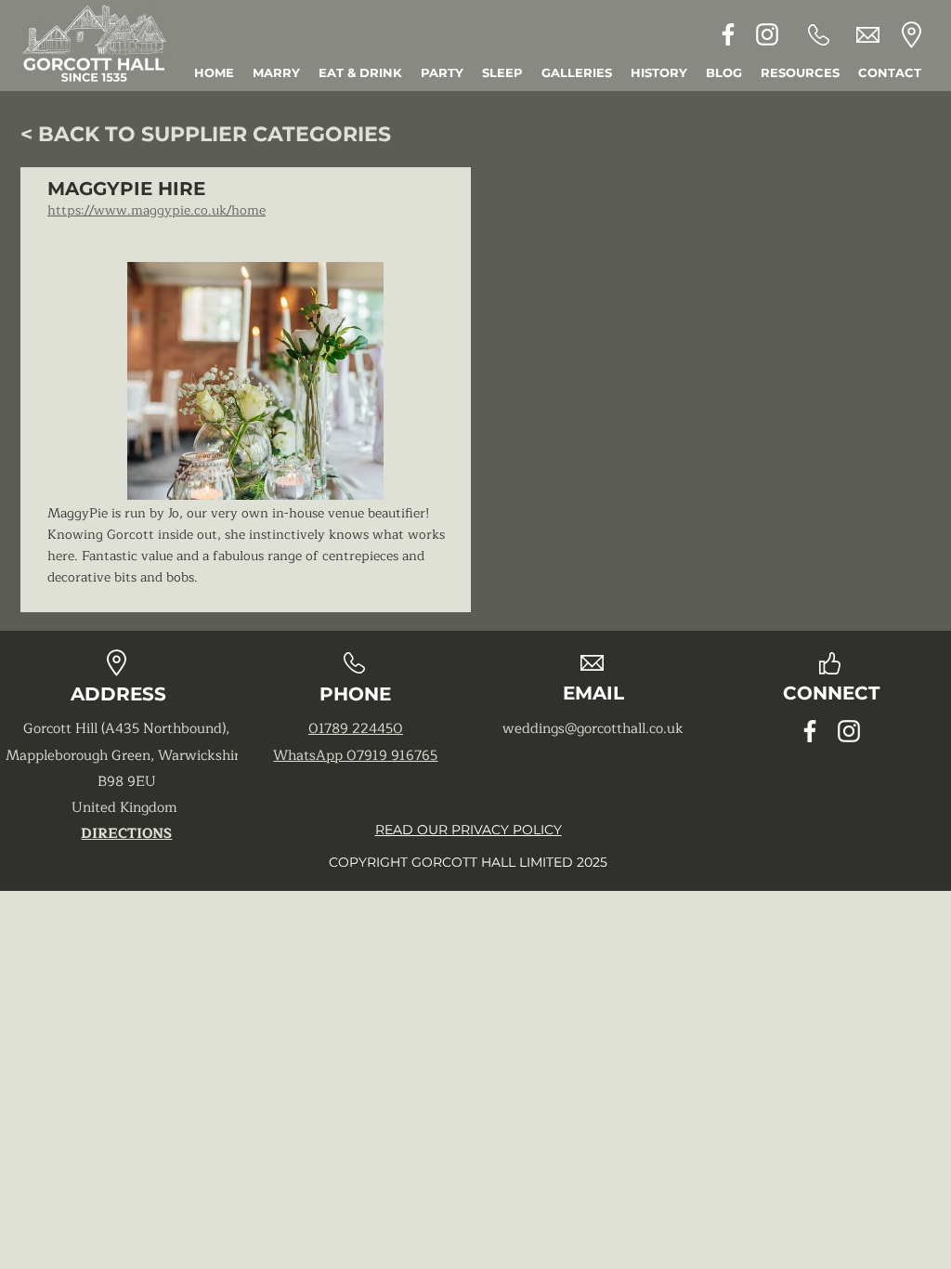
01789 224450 (355, 728)
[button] (800, 73)
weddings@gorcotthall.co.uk (593, 728)
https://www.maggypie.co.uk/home (156, 210)
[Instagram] (767, 34)
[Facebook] (728, 34)
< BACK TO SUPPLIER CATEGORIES (205, 134)
